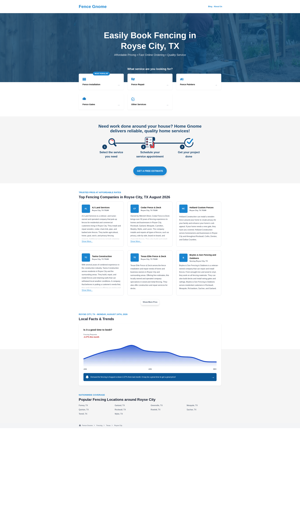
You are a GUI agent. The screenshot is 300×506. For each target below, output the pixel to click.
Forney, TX (83, 405)
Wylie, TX (119, 414)
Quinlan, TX (84, 410)
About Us (218, 7)
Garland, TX (120, 405)
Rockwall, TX (120, 410)
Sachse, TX (191, 410)
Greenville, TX (157, 405)
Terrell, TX (83, 414)
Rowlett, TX (155, 410)
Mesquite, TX (192, 405)
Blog (210, 7)
